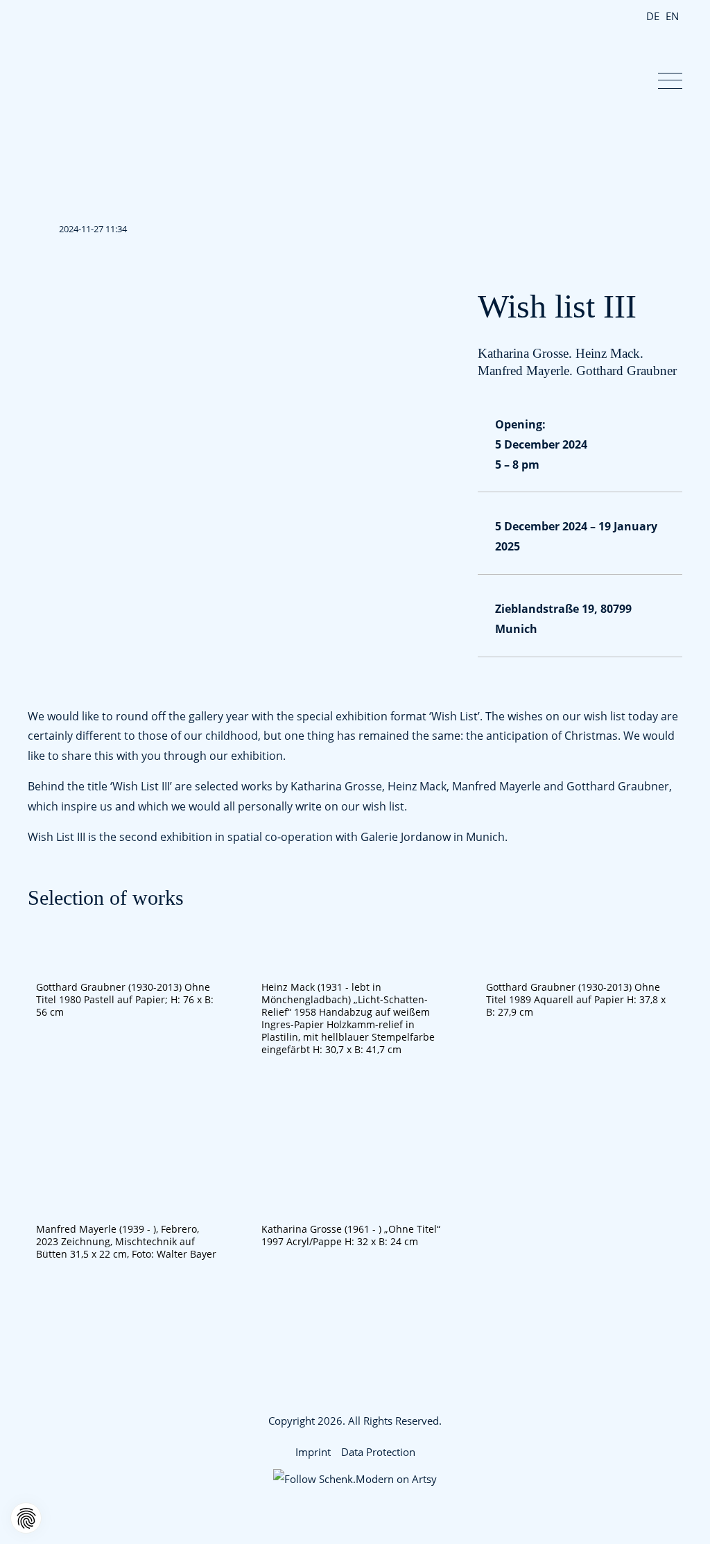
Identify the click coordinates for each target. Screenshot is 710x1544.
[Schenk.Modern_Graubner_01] (580, 970)
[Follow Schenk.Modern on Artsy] (355, 1479)
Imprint (313, 1452)
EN (672, 16)
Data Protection (378, 1452)
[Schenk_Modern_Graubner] (130, 970)
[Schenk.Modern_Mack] (355, 970)
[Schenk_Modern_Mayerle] (130, 1212)
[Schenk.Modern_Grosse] (355, 1212)
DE (652, 16)
